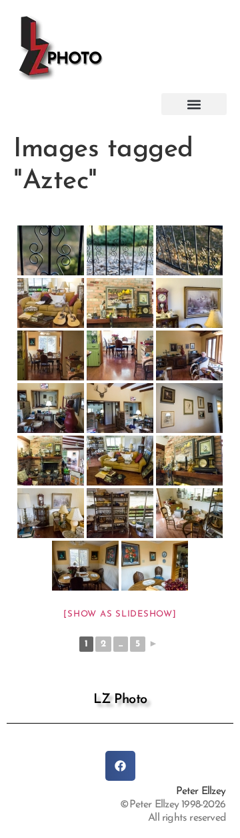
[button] (194, 104)
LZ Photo (120, 699)
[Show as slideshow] (119, 614)
